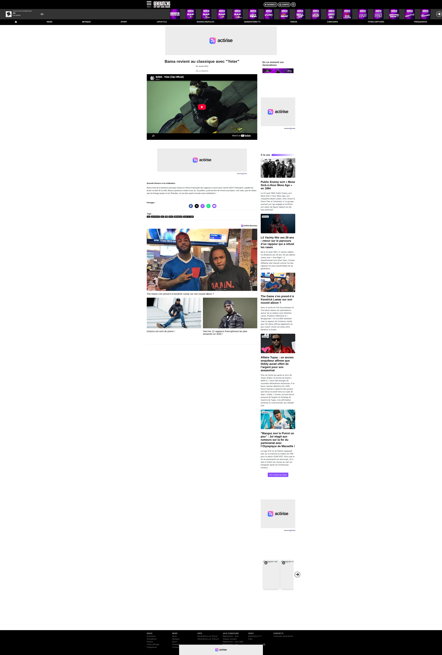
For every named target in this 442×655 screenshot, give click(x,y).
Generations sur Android (208, 639)
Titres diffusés (376, 22)
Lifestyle (162, 22)
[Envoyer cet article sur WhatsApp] (208, 207)
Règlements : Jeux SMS (233, 641)
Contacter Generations (283, 636)
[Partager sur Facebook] (190, 207)
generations (155, 217)
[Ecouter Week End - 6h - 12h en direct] (278, 70)
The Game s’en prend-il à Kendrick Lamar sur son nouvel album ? (277, 299)
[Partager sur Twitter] (196, 207)
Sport (124, 22)
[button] (271, 574)
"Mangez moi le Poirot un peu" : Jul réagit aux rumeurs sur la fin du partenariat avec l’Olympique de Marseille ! (278, 440)
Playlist (150, 641)
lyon (162, 217)
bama (171, 217)
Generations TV (252, 22)
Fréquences (420, 22)
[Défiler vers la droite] (297, 574)
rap (148, 217)
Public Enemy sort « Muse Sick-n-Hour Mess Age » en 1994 (278, 185)
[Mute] (42, 14)
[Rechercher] (293, 4)
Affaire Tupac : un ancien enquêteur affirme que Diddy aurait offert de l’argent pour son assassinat (277, 364)
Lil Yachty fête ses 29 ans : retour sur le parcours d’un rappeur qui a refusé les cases (277, 242)
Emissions (151, 636)
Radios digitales (205, 22)
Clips (250, 639)
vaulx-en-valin (188, 217)
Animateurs (152, 639)
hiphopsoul (178, 217)
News (49, 22)
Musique (86, 22)
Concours (332, 22)
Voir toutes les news (278, 475)
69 (166, 217)
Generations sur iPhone (207, 636)
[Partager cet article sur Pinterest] (202, 207)
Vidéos (293, 22)
